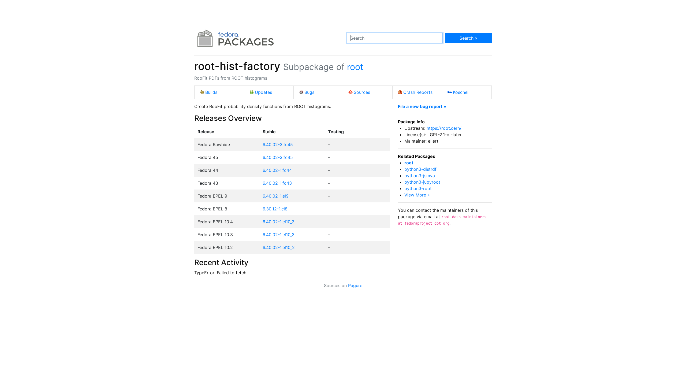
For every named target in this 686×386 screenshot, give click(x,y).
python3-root (418, 188)
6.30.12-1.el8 (275, 208)
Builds (211, 92)
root (355, 67)
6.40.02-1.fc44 (277, 170)
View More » (417, 195)
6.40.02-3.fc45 (278, 144)
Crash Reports (418, 92)
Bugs (309, 92)
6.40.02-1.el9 (276, 196)
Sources (362, 92)
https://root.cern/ (444, 128)
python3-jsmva (419, 175)
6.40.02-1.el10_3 (278, 221)
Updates (263, 92)
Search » (468, 38)
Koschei (460, 92)
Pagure (355, 285)
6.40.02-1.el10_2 (279, 247)
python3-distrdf (420, 169)
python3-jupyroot (422, 182)
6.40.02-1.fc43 (277, 183)
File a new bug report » (422, 106)
